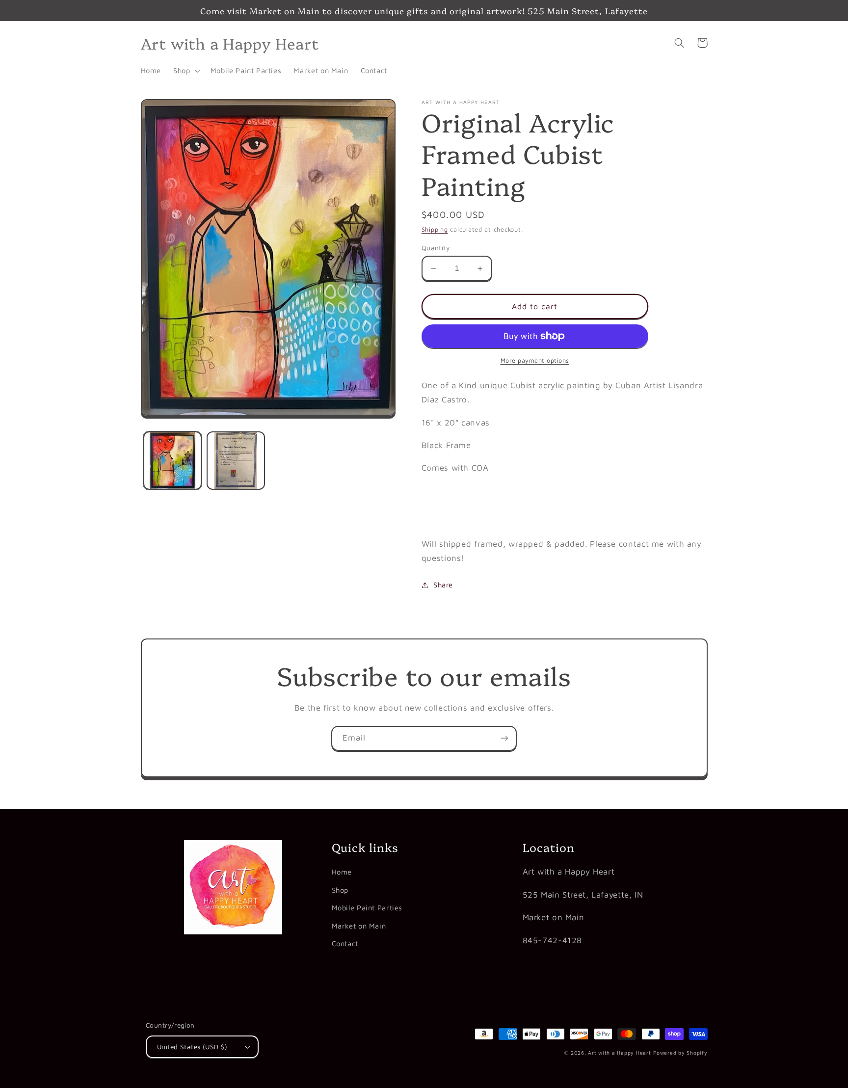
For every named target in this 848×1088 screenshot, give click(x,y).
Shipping (435, 229)
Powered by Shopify (680, 1053)
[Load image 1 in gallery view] (172, 460)
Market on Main (359, 926)
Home (342, 872)
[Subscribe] (504, 738)
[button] (185, 70)
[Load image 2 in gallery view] (236, 460)
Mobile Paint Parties (367, 907)
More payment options (535, 360)
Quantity (436, 248)
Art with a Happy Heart (619, 1053)
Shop (340, 890)
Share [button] (443, 585)
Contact (345, 943)
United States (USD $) (192, 1047)
